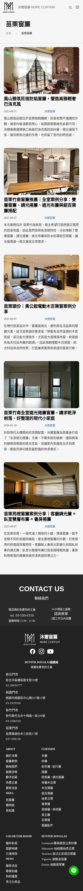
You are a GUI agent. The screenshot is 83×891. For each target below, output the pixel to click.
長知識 (10, 810)
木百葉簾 (47, 788)
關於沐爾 (11, 755)
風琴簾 (46, 804)
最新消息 (11, 788)
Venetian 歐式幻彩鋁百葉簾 (59, 853)
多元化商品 (13, 881)
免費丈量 (11, 782)
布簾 (44, 755)
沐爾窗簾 (49, 111)
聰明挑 (10, 805)
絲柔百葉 (47, 798)
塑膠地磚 (11, 848)
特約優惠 (11, 876)
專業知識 (11, 871)
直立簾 (46, 814)
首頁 (8, 33)
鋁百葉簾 (47, 793)
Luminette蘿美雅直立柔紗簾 (59, 843)
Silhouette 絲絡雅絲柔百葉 (58, 848)
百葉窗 (46, 820)
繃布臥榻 (11, 843)
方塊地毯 (11, 853)
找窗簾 (10, 799)
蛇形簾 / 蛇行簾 (51, 766)
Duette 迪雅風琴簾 (53, 864)
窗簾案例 (11, 761)
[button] (70, 7)
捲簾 (44, 772)
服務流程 (11, 772)
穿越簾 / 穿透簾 (51, 809)
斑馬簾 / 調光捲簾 (53, 777)
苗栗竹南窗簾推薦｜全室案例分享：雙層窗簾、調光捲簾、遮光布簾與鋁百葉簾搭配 (40, 205)
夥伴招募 (11, 777)
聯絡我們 (11, 766)
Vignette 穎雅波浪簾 (54, 859)
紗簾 (44, 761)
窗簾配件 (47, 825)
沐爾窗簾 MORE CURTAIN (36, 7)
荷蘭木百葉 (49, 782)
